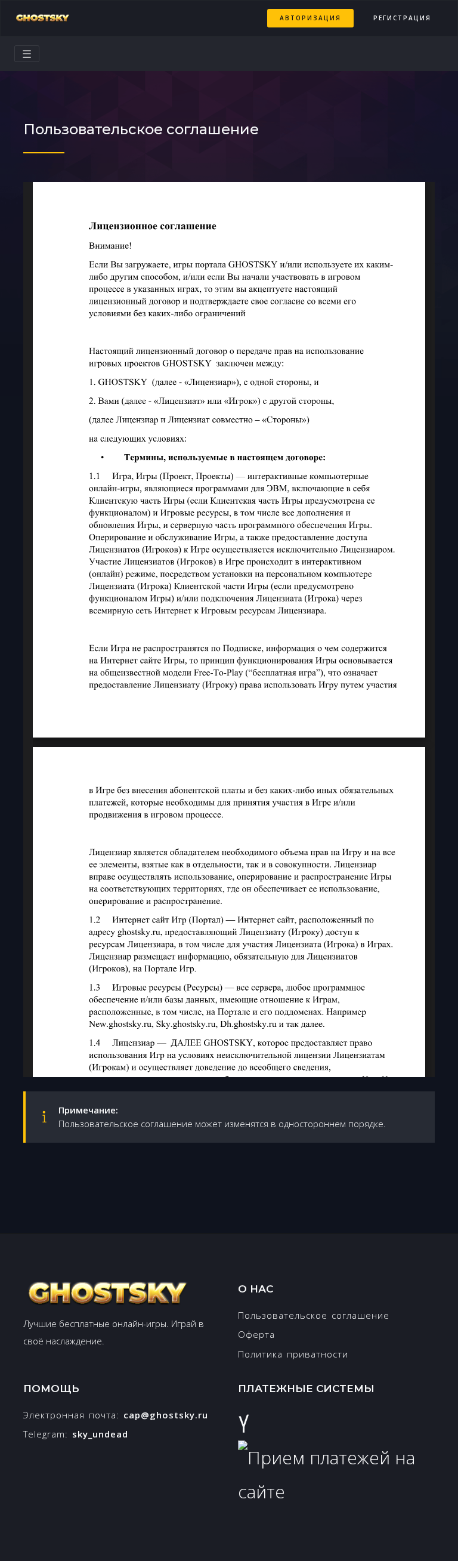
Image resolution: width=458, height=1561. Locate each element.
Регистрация (402, 18)
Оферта (256, 1334)
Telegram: (75, 1434)
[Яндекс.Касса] (243, 1423)
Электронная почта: (115, 1415)
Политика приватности (293, 1354)
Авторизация (310, 18)
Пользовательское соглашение (313, 1315)
